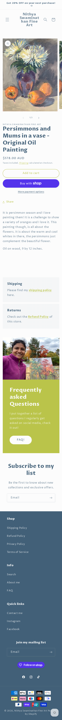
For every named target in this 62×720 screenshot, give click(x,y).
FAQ (10, 590)
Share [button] (10, 202)
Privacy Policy (16, 544)
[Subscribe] (51, 498)
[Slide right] (39, 118)
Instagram (13, 621)
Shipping (23, 163)
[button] (7, 20)
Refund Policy (16, 536)
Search (11, 574)
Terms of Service (18, 552)
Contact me (15, 613)
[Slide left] (23, 118)
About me (13, 582)
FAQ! (20, 440)
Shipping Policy (17, 528)
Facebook (13, 629)
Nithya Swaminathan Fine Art (30, 711)
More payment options (31, 191)
